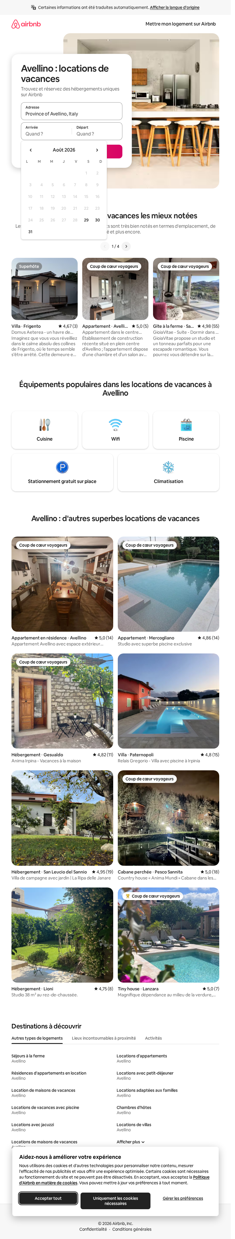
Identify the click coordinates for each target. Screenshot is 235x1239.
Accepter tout (48, 1198)
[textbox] (46, 133)
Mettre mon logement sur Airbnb (181, 24)
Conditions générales (132, 1229)
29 (86, 220)
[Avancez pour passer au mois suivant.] (97, 150)
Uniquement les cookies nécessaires (115, 1201)
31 (30, 231)
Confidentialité (93, 1229)
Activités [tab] (153, 1038)
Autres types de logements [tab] (37, 1038)
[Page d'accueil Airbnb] (26, 24)
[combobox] (72, 113)
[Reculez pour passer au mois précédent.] (31, 150)
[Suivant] (126, 246)
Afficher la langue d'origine (174, 7)
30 (97, 220)
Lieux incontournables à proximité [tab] (104, 1038)
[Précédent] (104, 246)
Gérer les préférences (182, 1198)
